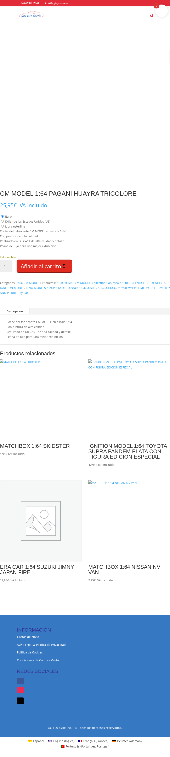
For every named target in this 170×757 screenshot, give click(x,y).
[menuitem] (36, 741)
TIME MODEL (147, 288)
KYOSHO (64, 288)
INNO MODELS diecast (41, 288)
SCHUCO (110, 288)
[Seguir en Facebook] (20, 681)
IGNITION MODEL (12, 288)
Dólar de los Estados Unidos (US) (27, 221)
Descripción (14, 311)
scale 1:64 (78, 288)
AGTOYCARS (65, 283)
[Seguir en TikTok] (20, 700)
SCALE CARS (94, 288)
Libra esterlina (15, 226)
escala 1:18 (120, 283)
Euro (8, 216)
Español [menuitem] (38, 741)
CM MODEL (31, 283)
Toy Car (23, 293)
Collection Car (101, 283)
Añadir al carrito (41, 266)
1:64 (19, 283)
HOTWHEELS (157, 283)
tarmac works (127, 288)
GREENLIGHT (138, 283)
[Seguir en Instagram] (20, 690)
